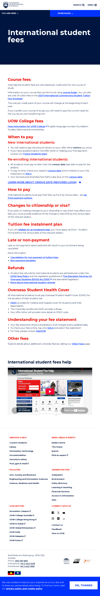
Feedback (57, 529)
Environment (58, 479)
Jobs (54, 500)
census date (54, 171)
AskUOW (41, 331)
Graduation (57, 475)
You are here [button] (9, 13)
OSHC (13, 303)
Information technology (21, 451)
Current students (18, 443)
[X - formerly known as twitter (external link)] (58, 512)
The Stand (57, 447)
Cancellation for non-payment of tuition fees (34, 257)
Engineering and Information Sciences (29, 479)
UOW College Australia (21, 515)
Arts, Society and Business (23, 475)
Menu (90, 5)
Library (13, 447)
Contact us (57, 525)
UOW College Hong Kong (22, 520)
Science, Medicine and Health (24, 483)
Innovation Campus (19, 511)
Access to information (63, 496)
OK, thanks (83, 585)
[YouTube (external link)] (63, 513)
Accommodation (18, 455)
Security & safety (18, 459)
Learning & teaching (62, 487)
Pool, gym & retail (18, 464)
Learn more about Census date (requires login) (42, 182)
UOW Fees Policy (19, 276)
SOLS (29, 174)
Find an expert (59, 455)
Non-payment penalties (23, 260)
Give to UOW (58, 533)
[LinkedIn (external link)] (58, 518)
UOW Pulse (15, 540)
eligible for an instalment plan (34, 229)
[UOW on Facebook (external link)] (52, 512)
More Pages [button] (64, 13)
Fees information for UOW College (26, 126)
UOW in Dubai (16, 524)
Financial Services (61, 492)
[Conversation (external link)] (63, 519)
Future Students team (35, 154)
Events (55, 451)
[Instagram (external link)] (52, 518)
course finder (70, 92)
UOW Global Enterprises (21, 528)
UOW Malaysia (17, 536)
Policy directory (59, 483)
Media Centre (58, 443)
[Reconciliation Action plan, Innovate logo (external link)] (66, 561)
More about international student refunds (32, 282)
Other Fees (78, 344)
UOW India (15, 532)
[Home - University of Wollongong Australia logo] (13, 5)
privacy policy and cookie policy (24, 588)
